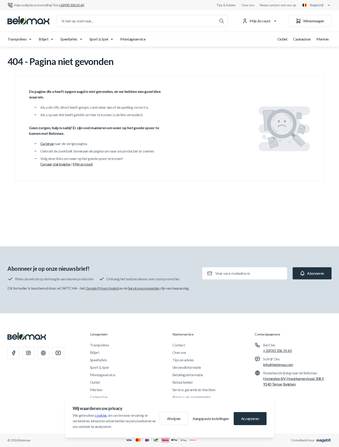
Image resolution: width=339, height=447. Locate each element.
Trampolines (17, 39)
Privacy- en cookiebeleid (191, 397)
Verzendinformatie (186, 367)
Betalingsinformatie (187, 374)
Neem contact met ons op (278, 5)
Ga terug (47, 143)
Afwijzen (174, 418)
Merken (322, 39)
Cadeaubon (302, 39)
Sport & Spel (98, 39)
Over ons (247, 5)
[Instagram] (28, 353)
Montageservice (133, 39)
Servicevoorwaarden (143, 288)
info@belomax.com (278, 364)
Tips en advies (183, 360)
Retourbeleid (182, 382)
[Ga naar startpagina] (28, 21)
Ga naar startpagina (55, 164)
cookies (101, 415)
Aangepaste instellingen (211, 418)
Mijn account (83, 164)
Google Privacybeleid (102, 288)
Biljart (43, 39)
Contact (178, 345)
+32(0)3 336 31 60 (277, 350)
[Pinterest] (43, 353)
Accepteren (250, 418)
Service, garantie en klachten (194, 389)
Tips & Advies (226, 5)
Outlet (282, 39)
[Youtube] (58, 353)
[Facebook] (13, 353)
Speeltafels (68, 39)
